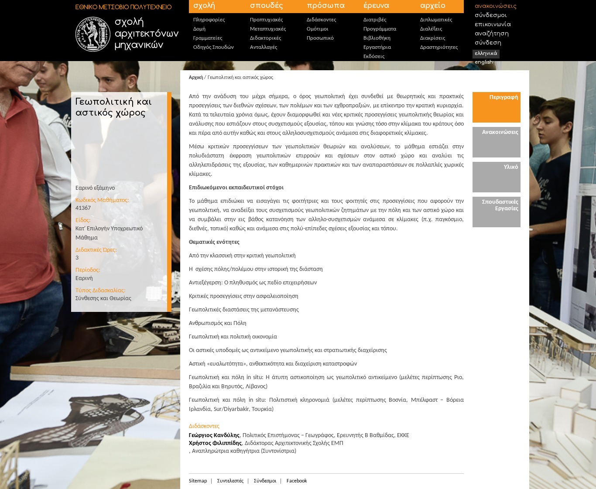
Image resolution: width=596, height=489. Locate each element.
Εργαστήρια (377, 47)
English (484, 62)
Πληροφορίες (209, 20)
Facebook (297, 481)
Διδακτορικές (265, 38)
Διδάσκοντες (321, 20)
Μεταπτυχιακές (268, 29)
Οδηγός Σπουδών (213, 47)
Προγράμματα (379, 29)
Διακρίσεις (432, 38)
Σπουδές (266, 6)
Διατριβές (374, 20)
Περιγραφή (504, 97)
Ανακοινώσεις (496, 6)
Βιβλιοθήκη (376, 38)
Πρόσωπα (326, 6)
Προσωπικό (320, 38)
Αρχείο (432, 6)
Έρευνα (376, 6)
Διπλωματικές (436, 20)
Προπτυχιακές (266, 20)
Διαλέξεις (431, 29)
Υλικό (511, 167)
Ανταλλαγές (263, 47)
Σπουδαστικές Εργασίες (500, 205)
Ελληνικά (486, 53)
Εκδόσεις (373, 56)
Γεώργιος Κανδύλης (214, 435)
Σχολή (204, 6)
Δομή (199, 29)
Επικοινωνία (493, 24)
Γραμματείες (207, 38)
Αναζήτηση (492, 34)
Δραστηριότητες (439, 47)
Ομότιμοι (318, 29)
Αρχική (196, 77)
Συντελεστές (230, 481)
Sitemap (198, 481)
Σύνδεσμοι (491, 15)
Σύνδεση (488, 43)
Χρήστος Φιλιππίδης (215, 443)
